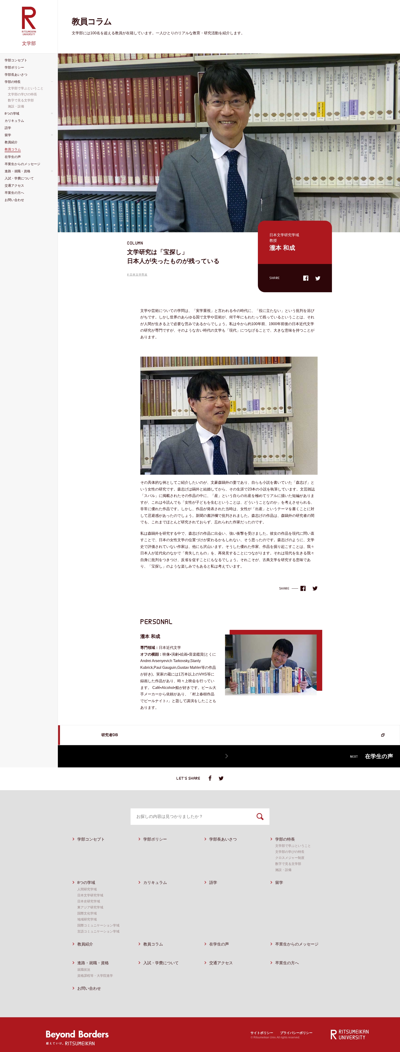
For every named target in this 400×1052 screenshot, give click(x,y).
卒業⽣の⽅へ (287, 963)
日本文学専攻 (138, 274)
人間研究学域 (87, 889)
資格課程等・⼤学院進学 (95, 975)
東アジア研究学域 (90, 907)
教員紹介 (85, 944)
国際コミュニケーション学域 (98, 925)
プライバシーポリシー (296, 1033)
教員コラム (153, 944)
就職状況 (83, 969)
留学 (279, 882)
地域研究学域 (87, 919)
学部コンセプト (91, 839)
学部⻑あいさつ (223, 839)
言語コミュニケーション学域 (98, 931)
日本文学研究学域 (90, 895)
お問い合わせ (89, 988)
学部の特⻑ (285, 839)
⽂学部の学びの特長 (289, 852)
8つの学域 (86, 882)
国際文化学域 (87, 913)
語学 (213, 882)
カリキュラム (155, 882)
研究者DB (109, 735)
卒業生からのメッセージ (297, 944)
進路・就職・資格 (93, 963)
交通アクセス (221, 963)
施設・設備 (283, 870)
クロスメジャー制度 (289, 858)
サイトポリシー (261, 1033)
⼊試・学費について (161, 963)
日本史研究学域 (88, 901)
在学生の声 (219, 944)
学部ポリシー (155, 839)
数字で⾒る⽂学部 (288, 864)
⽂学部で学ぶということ (293, 846)
